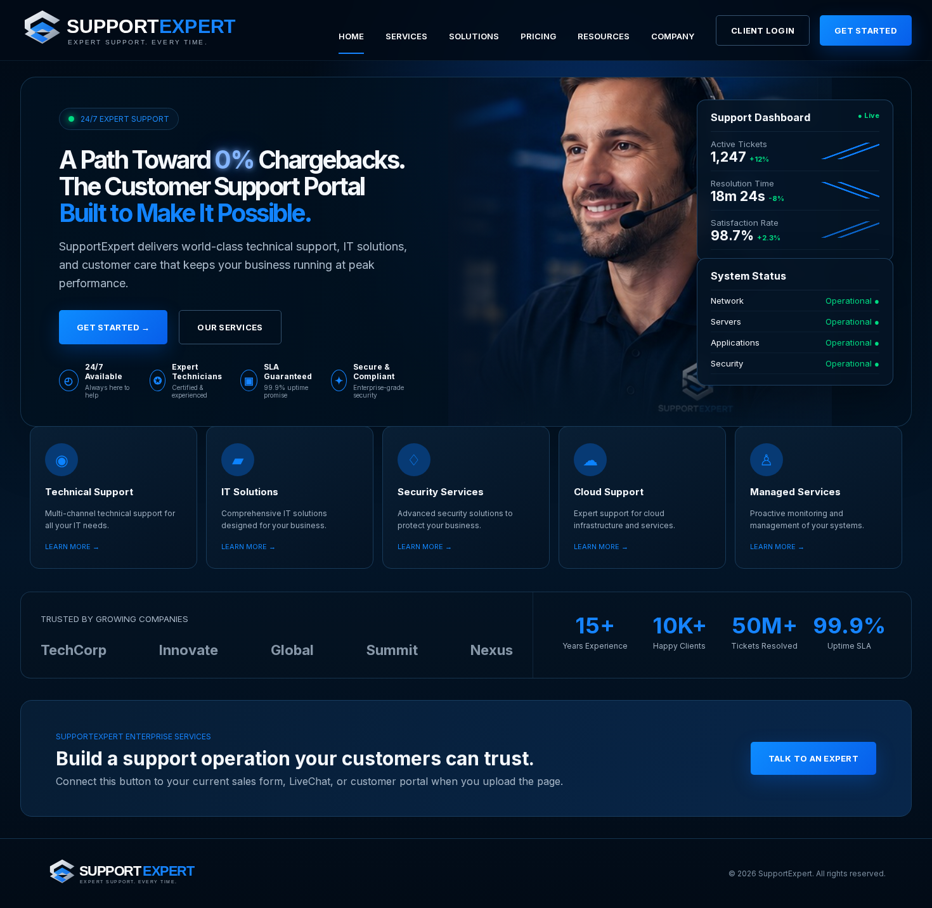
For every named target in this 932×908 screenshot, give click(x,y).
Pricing (538, 36)
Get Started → (113, 327)
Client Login (762, 30)
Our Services (229, 327)
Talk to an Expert (813, 758)
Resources (604, 36)
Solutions (474, 36)
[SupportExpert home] (144, 30)
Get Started (865, 30)
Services (406, 36)
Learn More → (72, 546)
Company (672, 36)
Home (351, 36)
